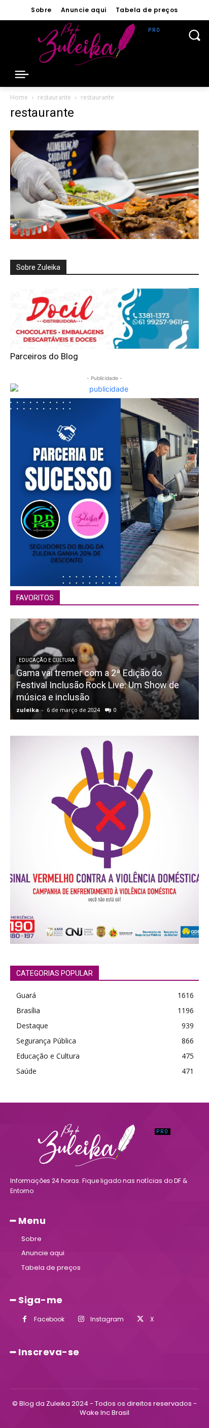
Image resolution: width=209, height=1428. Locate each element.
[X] (140, 1319)
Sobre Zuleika (38, 267)
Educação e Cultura (47, 660)
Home (19, 97)
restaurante (54, 97)
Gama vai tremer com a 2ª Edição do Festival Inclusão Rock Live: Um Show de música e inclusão (97, 685)
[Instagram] (81, 1319)
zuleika (27, 709)
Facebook (49, 1319)
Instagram (107, 1319)
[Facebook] (24, 1319)
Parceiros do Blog (44, 356)
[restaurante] (104, 236)
